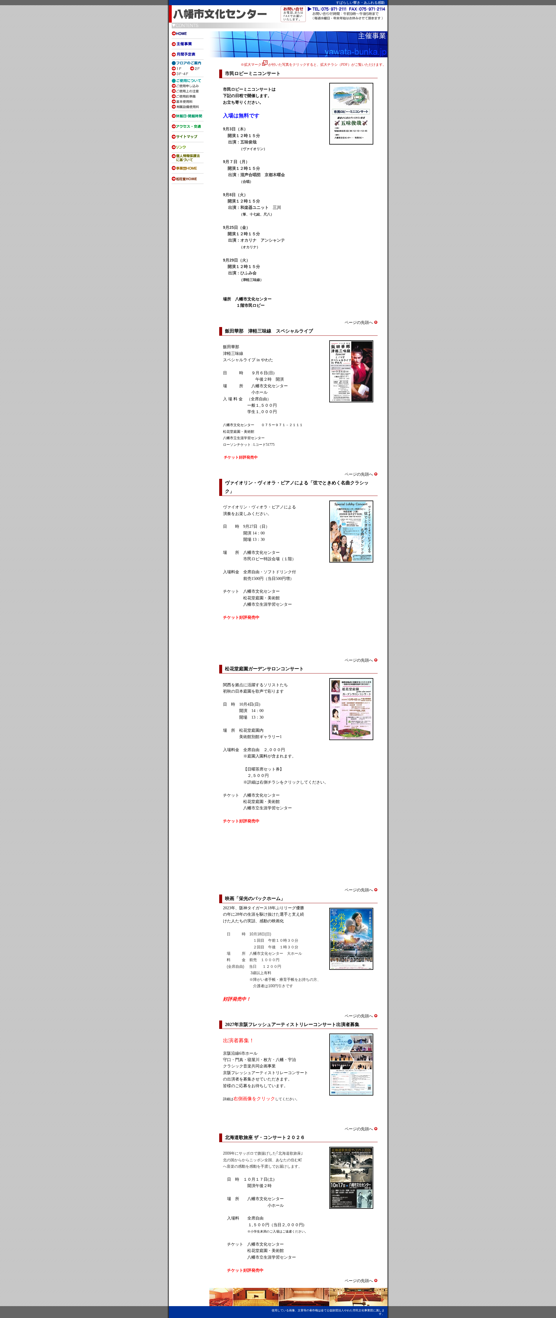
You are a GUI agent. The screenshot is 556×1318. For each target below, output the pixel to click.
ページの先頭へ (359, 322)
